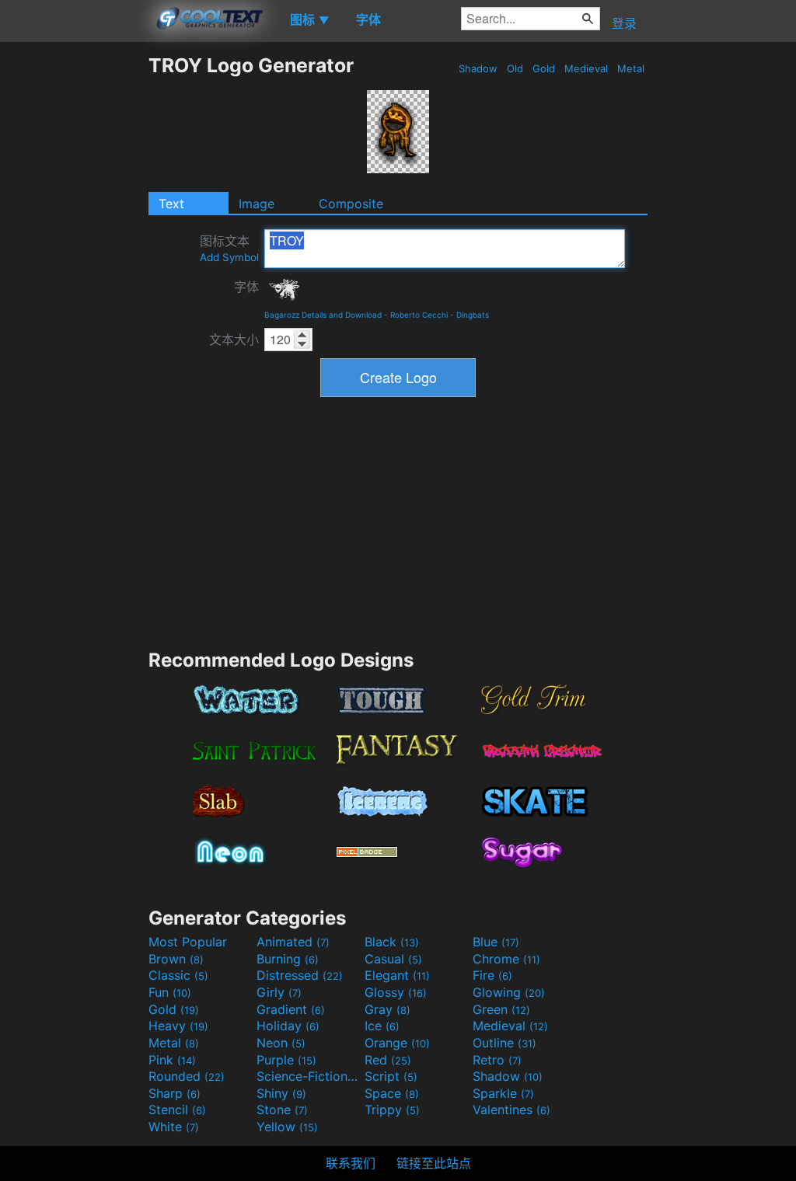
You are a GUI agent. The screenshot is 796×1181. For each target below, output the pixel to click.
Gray (387, 1009)
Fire (492, 975)
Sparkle (503, 1093)
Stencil (177, 1109)
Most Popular (187, 941)
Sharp (174, 1093)
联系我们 (350, 1163)
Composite (351, 203)
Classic (178, 975)
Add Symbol (229, 257)
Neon (281, 1042)
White (173, 1126)
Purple (286, 1060)
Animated (293, 941)
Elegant (397, 975)
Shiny (281, 1093)
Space (392, 1093)
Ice (382, 1025)
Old (515, 68)
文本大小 (234, 339)
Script (391, 1076)
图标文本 (229, 248)
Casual (393, 959)
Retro (497, 1060)
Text (171, 203)
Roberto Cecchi (419, 314)
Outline (504, 1042)
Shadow (478, 68)
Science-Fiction (309, 1076)
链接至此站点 (433, 1163)
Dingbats (472, 314)
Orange (397, 1042)
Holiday (288, 1025)
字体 (246, 286)
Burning (288, 959)
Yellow (287, 1126)
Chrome (506, 959)
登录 (624, 23)
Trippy (392, 1109)
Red (388, 1060)
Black (392, 941)
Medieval (586, 68)
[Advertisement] (74, 287)
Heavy (178, 1025)
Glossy (396, 992)
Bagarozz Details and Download (323, 314)
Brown (176, 959)
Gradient (291, 1009)
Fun (169, 992)
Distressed (300, 975)
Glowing (509, 992)
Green (501, 1009)
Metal (631, 68)
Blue (496, 941)
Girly (279, 992)
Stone (282, 1109)
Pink (172, 1060)
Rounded (186, 1076)
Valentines (511, 1109)
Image (256, 203)
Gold (543, 68)
